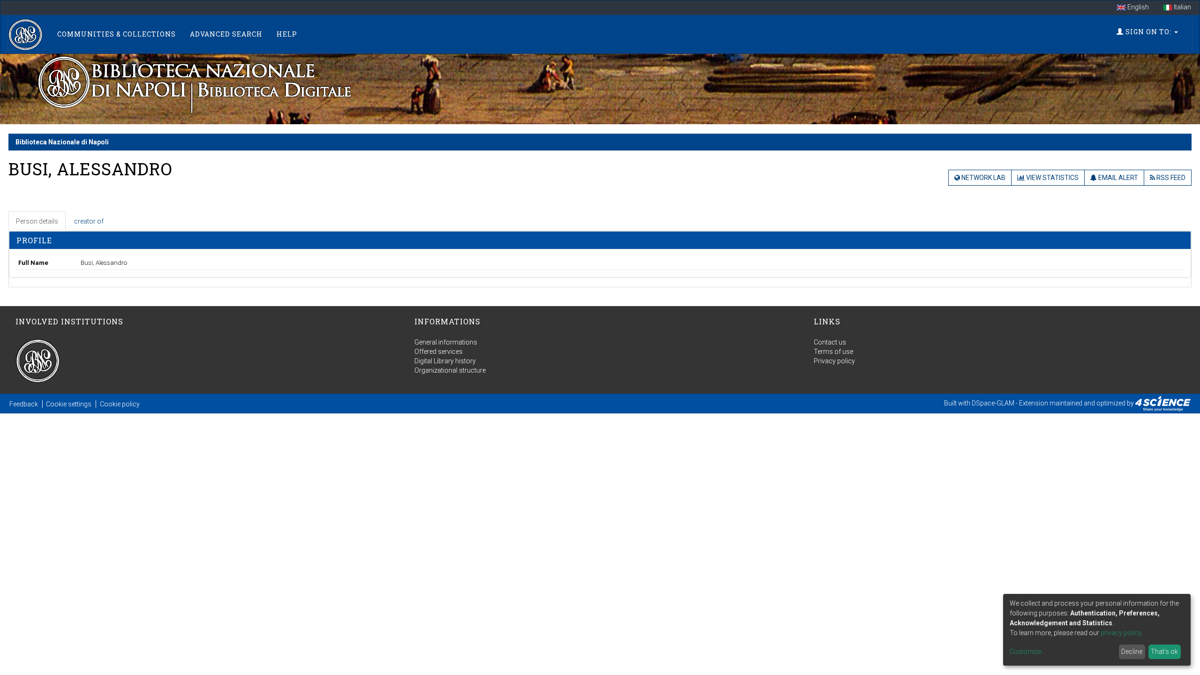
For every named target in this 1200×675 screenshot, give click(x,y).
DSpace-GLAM (993, 403)
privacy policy (1121, 633)
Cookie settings (68, 404)
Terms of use (833, 351)
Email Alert (1117, 177)
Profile (34, 240)
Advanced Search (226, 34)
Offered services (438, 351)
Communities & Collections (116, 34)
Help (287, 34)
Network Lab (982, 177)
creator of (89, 221)
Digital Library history (445, 361)
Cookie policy (120, 404)
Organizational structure (450, 370)
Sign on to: (1148, 31)
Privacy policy (834, 361)
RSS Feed (1170, 177)
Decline (1131, 651)
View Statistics (1052, 177)
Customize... (1028, 651)
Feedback (23, 404)
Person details (37, 221)
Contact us (830, 342)
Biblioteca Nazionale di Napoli (62, 142)
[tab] (37, 221)
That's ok (1164, 651)
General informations (445, 342)
